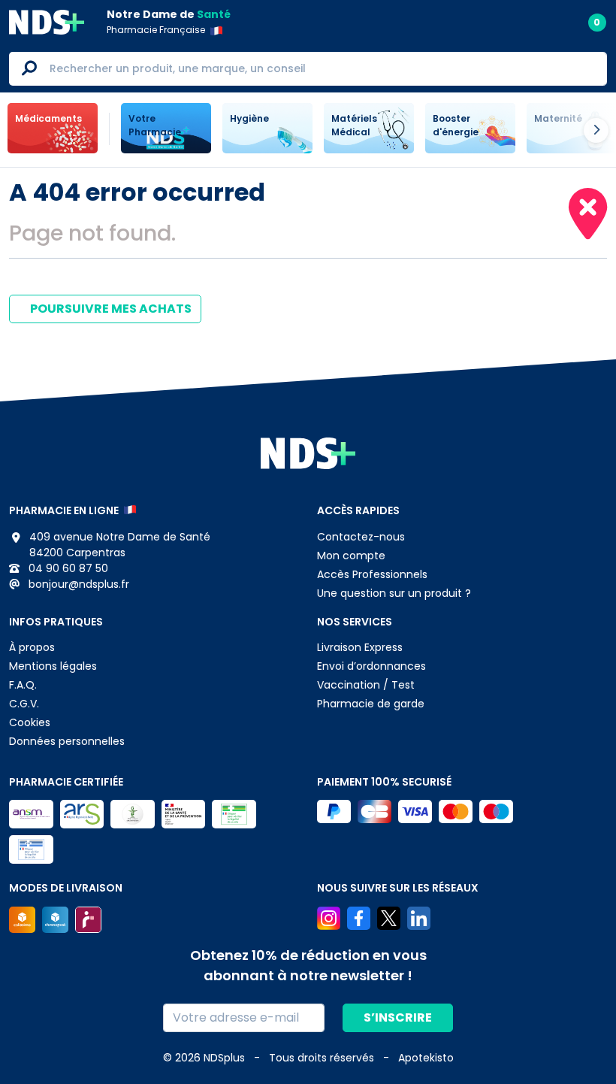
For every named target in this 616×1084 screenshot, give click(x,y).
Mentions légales (53, 666)
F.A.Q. (23, 684)
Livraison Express (360, 647)
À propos (32, 647)
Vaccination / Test (366, 684)
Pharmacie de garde (370, 703)
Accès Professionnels (372, 574)
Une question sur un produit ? (394, 593)
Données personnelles (67, 741)
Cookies (29, 722)
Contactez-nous (361, 536)
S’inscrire (398, 1017)
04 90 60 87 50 (67, 568)
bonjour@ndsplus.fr (77, 584)
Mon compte (351, 555)
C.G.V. (24, 703)
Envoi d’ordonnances (371, 666)
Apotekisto (426, 1057)
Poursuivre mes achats (110, 308)
